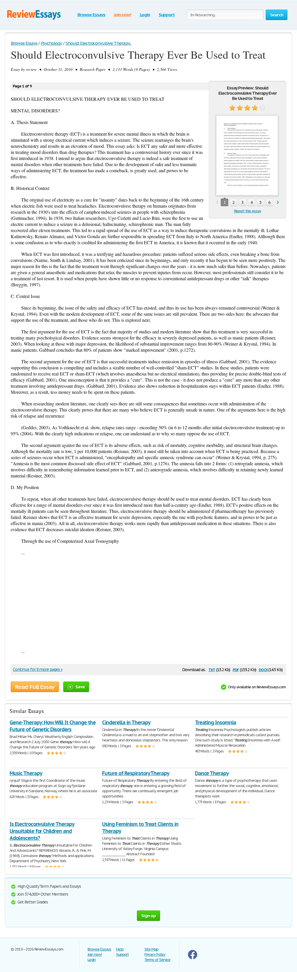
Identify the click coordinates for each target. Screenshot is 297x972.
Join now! (122, 14)
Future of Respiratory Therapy (135, 773)
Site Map (151, 949)
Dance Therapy (212, 773)
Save (80, 686)
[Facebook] (192, 957)
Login (145, 14)
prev (217, 202)
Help (120, 949)
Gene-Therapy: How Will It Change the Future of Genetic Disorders (53, 726)
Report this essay (247, 211)
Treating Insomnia (215, 722)
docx (263, 669)
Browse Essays (91, 14)
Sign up (148, 915)
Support (167, 14)
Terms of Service (157, 959)
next (278, 202)
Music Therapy (26, 773)
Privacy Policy (154, 954)
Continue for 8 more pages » (37, 669)
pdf (236, 669)
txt (211, 669)
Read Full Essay (35, 687)
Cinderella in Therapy (126, 722)
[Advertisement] (148, 601)
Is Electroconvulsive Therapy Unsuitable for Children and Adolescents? (42, 831)
